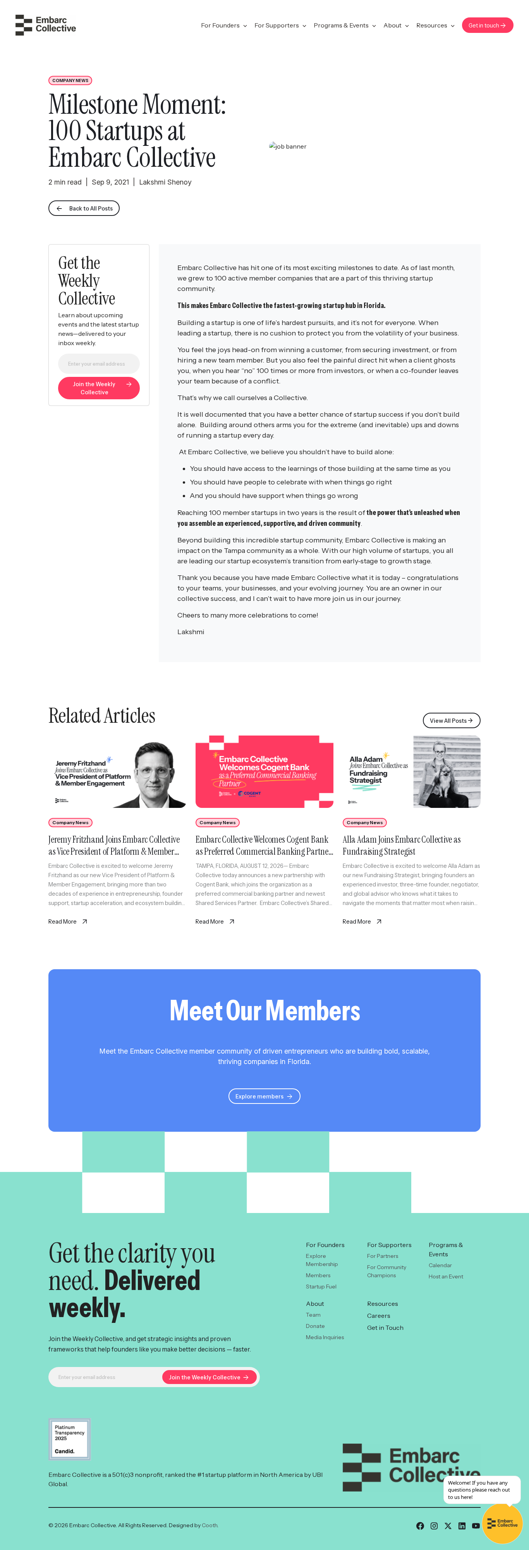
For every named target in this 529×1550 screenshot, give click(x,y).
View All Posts (448, 720)
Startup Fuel (321, 1286)
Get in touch (484, 25)
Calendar (440, 1265)
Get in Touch (385, 1327)
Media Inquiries (325, 1337)
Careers (378, 1315)
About (392, 25)
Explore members (259, 1096)
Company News (70, 80)
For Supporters (276, 25)
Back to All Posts (91, 208)
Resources (431, 25)
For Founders (220, 25)
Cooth (209, 1525)
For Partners (382, 1255)
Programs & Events (341, 25)
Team (313, 1314)
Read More (63, 921)
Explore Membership (322, 1260)
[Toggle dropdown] (245, 26)
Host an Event (446, 1276)
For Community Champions (386, 1271)
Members (318, 1275)
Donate (315, 1325)
